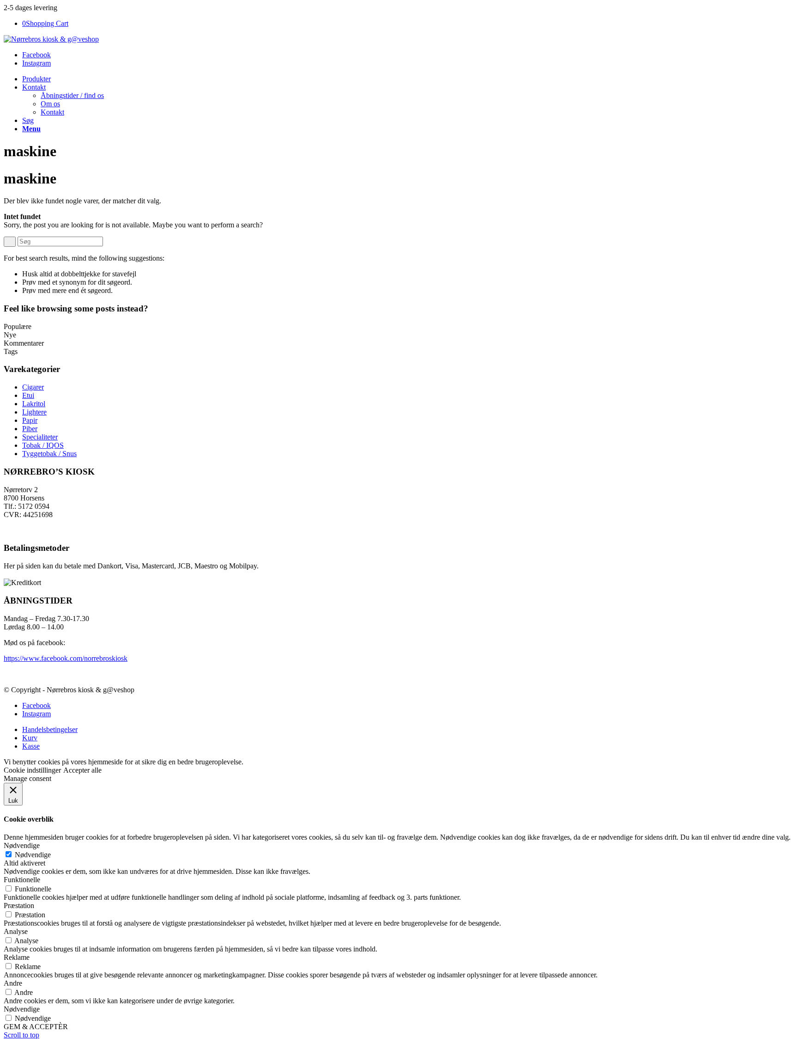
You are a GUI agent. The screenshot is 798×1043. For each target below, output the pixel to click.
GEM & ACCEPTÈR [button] (36, 1027)
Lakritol (33, 404)
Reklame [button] (17, 957)
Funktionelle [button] (22, 880)
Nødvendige (33, 855)
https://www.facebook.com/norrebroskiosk (65, 658)
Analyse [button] (16, 931)
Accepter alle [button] (82, 770)
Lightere (34, 412)
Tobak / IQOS (43, 445)
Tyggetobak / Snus (49, 453)
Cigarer (33, 387)
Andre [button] (13, 983)
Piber (29, 429)
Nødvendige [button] (22, 845)
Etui (28, 395)
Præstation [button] (19, 905)
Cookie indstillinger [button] (32, 770)
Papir (29, 420)
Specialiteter (40, 437)
